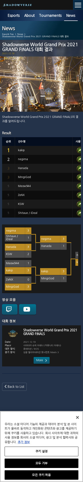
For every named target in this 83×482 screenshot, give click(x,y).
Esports (14, 15)
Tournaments (50, 15)
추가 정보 (24, 442)
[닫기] (77, 417)
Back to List (16, 386)
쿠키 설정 (42, 451)
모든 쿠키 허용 (41, 474)
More (39, 360)
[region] (41, 446)
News (70, 15)
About (29, 15)
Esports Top (8, 34)
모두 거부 (42, 463)
